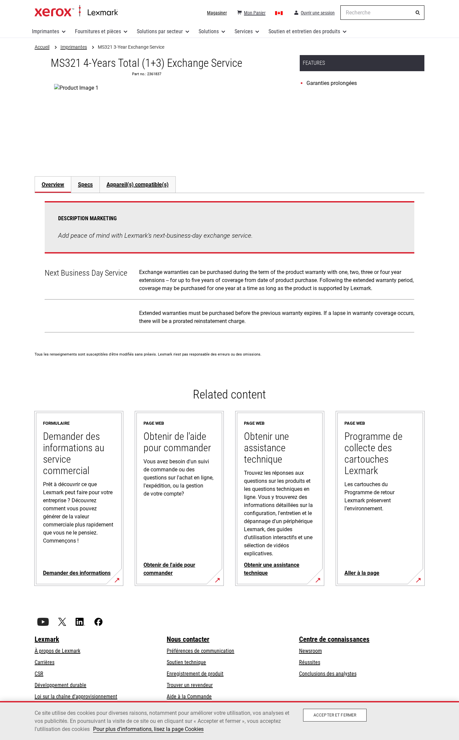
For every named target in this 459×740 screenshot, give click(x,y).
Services (244, 31)
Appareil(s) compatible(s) (138, 184)
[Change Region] (279, 12)
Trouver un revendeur (190, 685)
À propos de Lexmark (57, 651)
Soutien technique (186, 662)
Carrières (44, 662)
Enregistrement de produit (195, 673)
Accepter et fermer (335, 715)
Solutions (209, 31)
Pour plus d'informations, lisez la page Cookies (148, 729)
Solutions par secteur (160, 31)
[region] (229, 720)
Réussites (309, 662)
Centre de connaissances (334, 639)
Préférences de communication (200, 651)
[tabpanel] (229, 268)
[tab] (53, 184)
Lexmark (47, 639)
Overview (53, 184)
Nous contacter (188, 639)
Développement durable (60, 685)
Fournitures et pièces (98, 31)
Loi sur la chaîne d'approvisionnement (76, 696)
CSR (39, 673)
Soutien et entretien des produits (304, 31)
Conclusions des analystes (328, 673)
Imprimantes (45, 31)
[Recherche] (417, 13)
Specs (85, 184)
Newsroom (310, 651)
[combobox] (382, 12)
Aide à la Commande (189, 696)
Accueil (76, 11)
